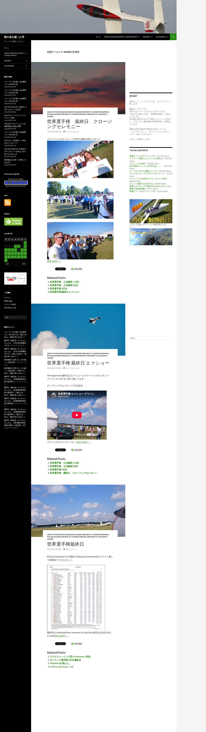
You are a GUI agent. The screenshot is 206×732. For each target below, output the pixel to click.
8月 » (24, 264)
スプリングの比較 (137, 163)
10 (6, 250)
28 (19, 257)
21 (19, 253)
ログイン (7, 297)
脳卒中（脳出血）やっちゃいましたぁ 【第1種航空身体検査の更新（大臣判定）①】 (15, 422)
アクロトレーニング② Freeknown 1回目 (70, 656)
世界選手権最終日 (65, 544)
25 (9, 257)
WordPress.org (10, 308)
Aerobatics (92, 114)
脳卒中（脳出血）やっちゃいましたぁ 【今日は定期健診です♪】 (15, 342)
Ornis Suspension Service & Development (120, 37)
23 (25, 253)
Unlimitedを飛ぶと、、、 (63, 663)
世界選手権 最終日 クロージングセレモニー (79, 123)
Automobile (161, 37)
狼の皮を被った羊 (14, 36)
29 (22, 257)
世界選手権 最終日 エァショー (65, 291)
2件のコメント (71, 549)
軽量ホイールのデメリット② (142, 191)
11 (9, 250)
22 (22, 253)
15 (22, 250)
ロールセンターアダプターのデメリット (147, 173)
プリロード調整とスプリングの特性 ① (146, 158)
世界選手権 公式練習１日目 (64, 281)
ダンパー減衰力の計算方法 (141, 183)
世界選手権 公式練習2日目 (64, 285)
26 (12, 257)
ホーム (98, 37)
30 (25, 257)
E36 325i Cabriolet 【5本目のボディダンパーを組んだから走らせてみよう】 (15, 151)
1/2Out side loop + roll (61, 666)
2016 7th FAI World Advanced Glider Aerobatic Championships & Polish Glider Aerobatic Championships (78, 113)
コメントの (10, 304)
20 (16, 253)
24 (6, 257)
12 (12, 250)
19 (12, 253)
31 (6, 260)
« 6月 (7, 264)
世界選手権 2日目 (58, 288)
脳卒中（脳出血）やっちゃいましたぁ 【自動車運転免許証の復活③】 (15, 400)
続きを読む (54, 261)
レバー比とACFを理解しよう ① (143, 171)
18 (9, 253)
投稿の (8, 301)
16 (25, 250)
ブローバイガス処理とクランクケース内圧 (148, 178)
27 (16, 257)
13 (16, 250)
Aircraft (146, 37)
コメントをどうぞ (72, 132)
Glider (50, 116)
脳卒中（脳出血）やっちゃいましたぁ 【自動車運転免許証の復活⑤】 (15, 379)
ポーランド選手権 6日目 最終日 (65, 660)
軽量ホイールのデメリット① (142, 156)
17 (6, 253)
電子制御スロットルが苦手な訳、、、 (146, 166)
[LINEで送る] (76, 268)
